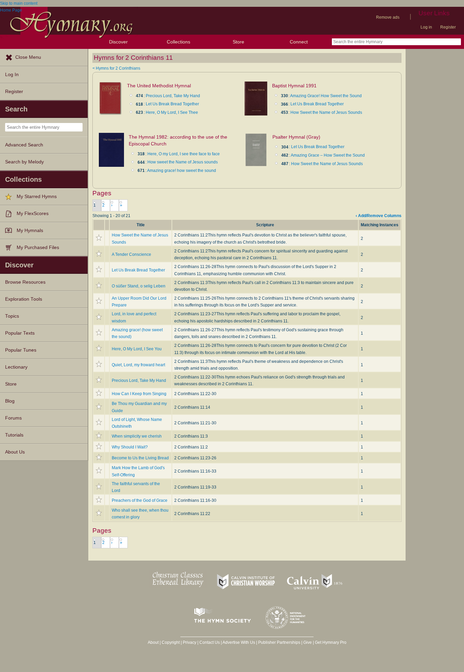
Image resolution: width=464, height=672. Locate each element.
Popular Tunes (20, 350)
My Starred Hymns (37, 196)
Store (238, 42)
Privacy (189, 642)
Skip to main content (18, 3)
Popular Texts (20, 333)
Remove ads (387, 17)
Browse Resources (25, 282)
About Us (15, 452)
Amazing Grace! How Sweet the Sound (326, 95)
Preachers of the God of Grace (139, 500)
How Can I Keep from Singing (139, 393)
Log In (12, 74)
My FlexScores (33, 213)
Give (307, 642)
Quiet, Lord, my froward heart (138, 364)
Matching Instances (379, 225)
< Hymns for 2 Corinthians (116, 68)
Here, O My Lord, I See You (137, 349)
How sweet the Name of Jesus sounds (182, 162)
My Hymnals (30, 230)
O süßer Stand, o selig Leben (138, 286)
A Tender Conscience (131, 254)
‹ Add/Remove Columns (378, 215)
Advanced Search (24, 144)
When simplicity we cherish (137, 436)
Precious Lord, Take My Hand (173, 95)
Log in (426, 27)
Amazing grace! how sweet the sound (181, 170)
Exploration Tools (23, 299)
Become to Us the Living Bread (140, 458)
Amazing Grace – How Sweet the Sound (328, 155)
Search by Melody (24, 161)
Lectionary (16, 367)
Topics (12, 316)
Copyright (171, 642)
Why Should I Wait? (130, 447)
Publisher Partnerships (279, 642)
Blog (10, 401)
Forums (13, 418)
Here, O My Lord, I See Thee (172, 112)
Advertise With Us (238, 642)
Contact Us (209, 642)
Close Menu (28, 57)
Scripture (265, 225)
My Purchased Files (38, 247)
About (153, 642)
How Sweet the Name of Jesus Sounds (326, 112)
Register (448, 27)
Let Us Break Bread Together (172, 104)
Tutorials (14, 435)
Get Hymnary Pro (330, 642)
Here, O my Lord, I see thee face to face (183, 154)
